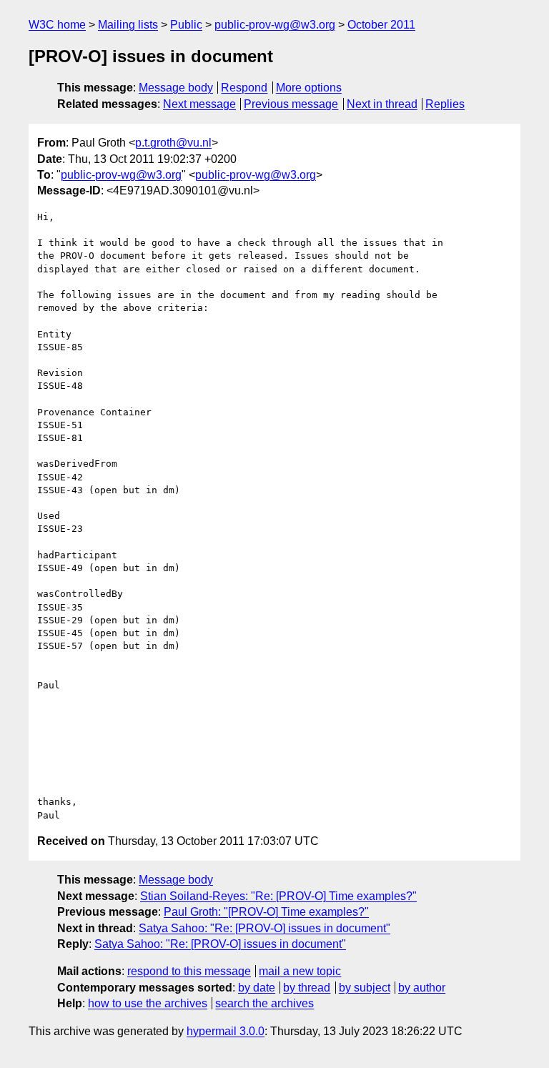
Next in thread (382, 104)
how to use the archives (147, 1003)
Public (186, 25)
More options (309, 87)
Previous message (291, 104)
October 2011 (381, 25)
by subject (364, 988)
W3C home (57, 25)
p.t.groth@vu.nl (173, 143)
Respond (244, 87)
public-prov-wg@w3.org (274, 25)
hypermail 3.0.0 (225, 1031)
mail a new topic (300, 971)
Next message (199, 104)
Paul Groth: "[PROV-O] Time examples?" (266, 912)
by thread (306, 988)
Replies (445, 104)
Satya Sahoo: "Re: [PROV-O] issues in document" (264, 928)
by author (421, 988)
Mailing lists (128, 25)
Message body (176, 87)
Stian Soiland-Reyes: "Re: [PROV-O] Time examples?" (278, 896)
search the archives (264, 1003)
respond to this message (189, 971)
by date (256, 988)
